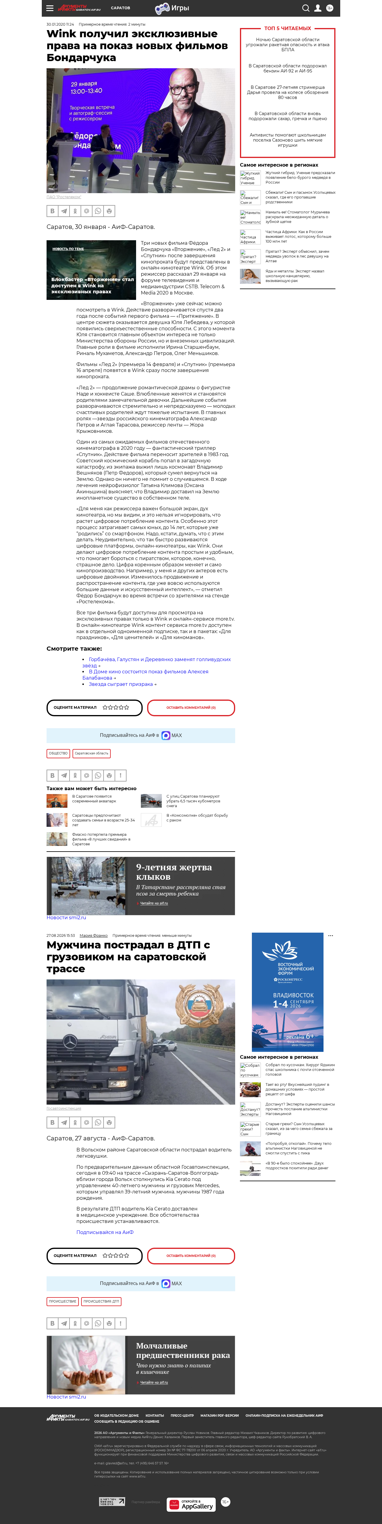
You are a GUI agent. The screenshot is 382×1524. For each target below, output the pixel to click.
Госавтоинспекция (64, 1108)
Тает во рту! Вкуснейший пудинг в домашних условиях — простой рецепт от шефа (297, 1089)
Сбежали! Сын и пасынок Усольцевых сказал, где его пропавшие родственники (300, 197)
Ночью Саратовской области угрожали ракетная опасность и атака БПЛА (287, 44)
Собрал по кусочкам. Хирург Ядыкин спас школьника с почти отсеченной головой (300, 1070)
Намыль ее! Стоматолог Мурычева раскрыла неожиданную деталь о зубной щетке (298, 217)
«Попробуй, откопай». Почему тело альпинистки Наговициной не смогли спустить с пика (299, 1148)
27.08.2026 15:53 (61, 935)
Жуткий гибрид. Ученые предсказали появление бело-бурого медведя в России (300, 177)
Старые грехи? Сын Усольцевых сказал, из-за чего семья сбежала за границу (299, 1129)
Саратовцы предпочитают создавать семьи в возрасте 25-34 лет (103, 820)
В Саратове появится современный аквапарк (94, 798)
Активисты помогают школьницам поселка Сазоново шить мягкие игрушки (288, 140)
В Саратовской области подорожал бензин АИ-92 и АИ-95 (288, 68)
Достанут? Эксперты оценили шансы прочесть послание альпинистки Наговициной (300, 1109)
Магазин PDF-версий (220, 1416)
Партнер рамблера (146, 1502)
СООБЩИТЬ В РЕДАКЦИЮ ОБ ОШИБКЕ (126, 1422)
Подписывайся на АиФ (105, 1232)
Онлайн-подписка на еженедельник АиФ (284, 1416)
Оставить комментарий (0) (191, 708)
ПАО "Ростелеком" (64, 197)
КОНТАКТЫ (155, 1416)
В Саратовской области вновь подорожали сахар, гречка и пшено (288, 116)
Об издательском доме (116, 1416)
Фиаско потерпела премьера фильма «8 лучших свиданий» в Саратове (101, 839)
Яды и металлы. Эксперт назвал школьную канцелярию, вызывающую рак (295, 276)
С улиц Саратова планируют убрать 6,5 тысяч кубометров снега (193, 801)
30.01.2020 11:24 (60, 24)
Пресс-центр (182, 1416)
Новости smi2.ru (66, 917)
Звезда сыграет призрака (121, 684)
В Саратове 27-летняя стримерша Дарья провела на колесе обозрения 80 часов (287, 92)
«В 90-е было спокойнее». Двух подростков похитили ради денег (297, 1165)
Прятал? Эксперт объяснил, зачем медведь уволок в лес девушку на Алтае (297, 256)
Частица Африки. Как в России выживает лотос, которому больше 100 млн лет (298, 237)
